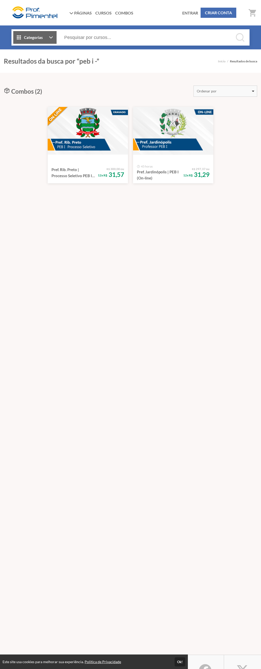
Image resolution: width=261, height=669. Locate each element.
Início (222, 61)
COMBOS (124, 12)
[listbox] (225, 91)
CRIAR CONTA (218, 12)
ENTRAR (190, 12)
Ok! (180, 662)
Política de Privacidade (103, 662)
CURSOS (103, 12)
